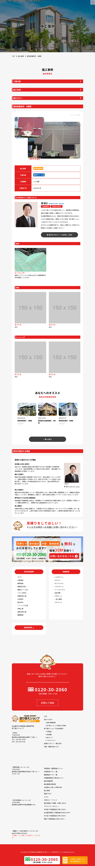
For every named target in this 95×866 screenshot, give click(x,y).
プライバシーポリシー (51, 806)
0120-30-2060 (51, 689)
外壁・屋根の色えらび (51, 746)
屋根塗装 (20, 583)
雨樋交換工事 (21, 596)
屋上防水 (20, 602)
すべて (19, 577)
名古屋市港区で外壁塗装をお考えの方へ (57, 812)
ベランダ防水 (21, 593)
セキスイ (57, 580)
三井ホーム (58, 596)
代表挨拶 (49, 731)
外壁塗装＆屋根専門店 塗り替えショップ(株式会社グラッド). (46, 852)
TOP (45, 716)
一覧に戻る (47, 439)
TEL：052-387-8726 (19, 739)
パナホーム (58, 602)
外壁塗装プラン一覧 (50, 771)
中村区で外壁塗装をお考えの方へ (55, 809)
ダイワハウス (58, 583)
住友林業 (57, 593)
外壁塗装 (20, 580)
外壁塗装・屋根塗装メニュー (53, 768)
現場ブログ (47, 794)
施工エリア (49, 737)
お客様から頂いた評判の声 (53, 787)
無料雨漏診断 (48, 781)
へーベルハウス (59, 590)
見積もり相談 (47, 702)
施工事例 (21, 56)
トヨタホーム (58, 577)
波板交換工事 (21, 612)
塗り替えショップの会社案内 (53, 728)
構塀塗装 (20, 615)
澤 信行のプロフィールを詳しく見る (59, 235)
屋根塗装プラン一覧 (50, 775)
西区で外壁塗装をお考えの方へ (54, 819)
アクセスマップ (50, 740)
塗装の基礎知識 (50, 722)
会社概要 (49, 734)
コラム (46, 797)
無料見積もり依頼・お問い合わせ (55, 803)
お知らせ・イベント (50, 800)
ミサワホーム (58, 586)
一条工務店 (58, 599)
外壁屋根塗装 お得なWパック (53, 778)
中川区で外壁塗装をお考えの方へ (55, 816)
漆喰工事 (20, 608)
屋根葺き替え (21, 586)
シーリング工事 (22, 605)
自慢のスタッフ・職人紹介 (53, 743)
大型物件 (20, 599)
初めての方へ (48, 719)
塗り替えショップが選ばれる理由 (56, 725)
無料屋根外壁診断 (50, 784)
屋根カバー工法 (22, 590)
